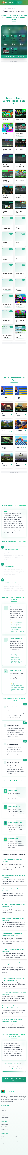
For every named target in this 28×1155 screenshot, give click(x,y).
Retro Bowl (3, 1110)
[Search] (15, 2)
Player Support (5, 1124)
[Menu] (24, 2)
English (2, 1136)
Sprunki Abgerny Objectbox (12, 1063)
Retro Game (15, 1069)
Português (17, 1138)
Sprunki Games (11, 8)
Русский (3, 1141)
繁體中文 (16, 1141)
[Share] (26, 56)
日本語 (16, 1136)
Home (4, 8)
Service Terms (4, 1129)
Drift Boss (3, 1113)
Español (3, 1138)
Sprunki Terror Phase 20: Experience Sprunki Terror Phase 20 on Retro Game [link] (14, 10)
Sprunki (3, 1115)
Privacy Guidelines (5, 1127)
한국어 (2, 1143)
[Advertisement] (14, 76)
